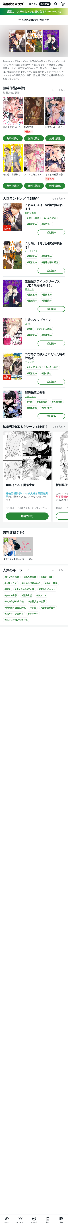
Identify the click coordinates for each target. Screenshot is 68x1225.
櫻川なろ (29, 289)
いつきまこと (31, 251)
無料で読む (13, 138)
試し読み (51, 232)
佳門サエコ (30, 212)
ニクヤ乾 (29, 362)
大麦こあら (30, 396)
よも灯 (28, 323)
